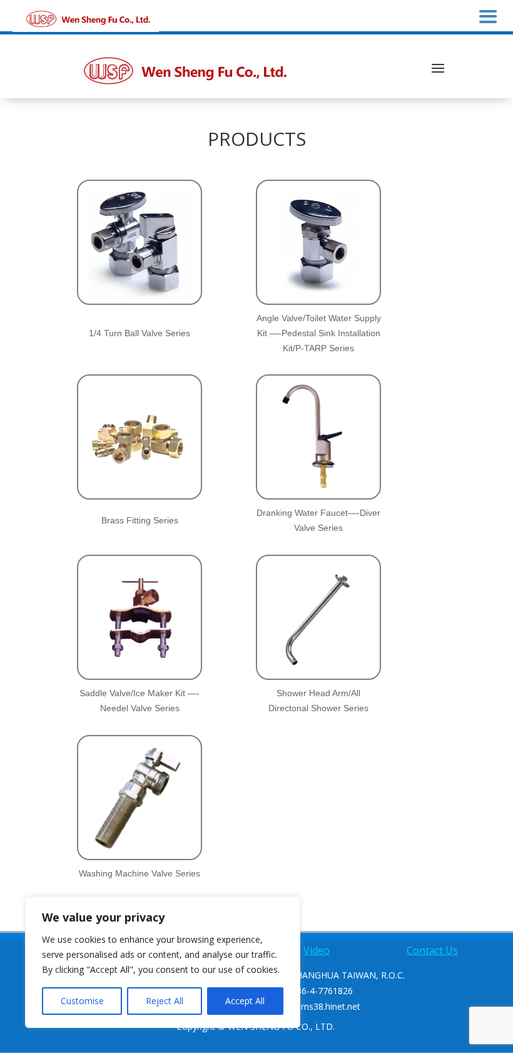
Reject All (164, 1001)
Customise (82, 1001)
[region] (162, 962)
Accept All (245, 1001)
